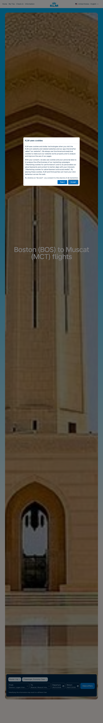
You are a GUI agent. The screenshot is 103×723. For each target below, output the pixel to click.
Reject (62, 182)
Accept (73, 182)
